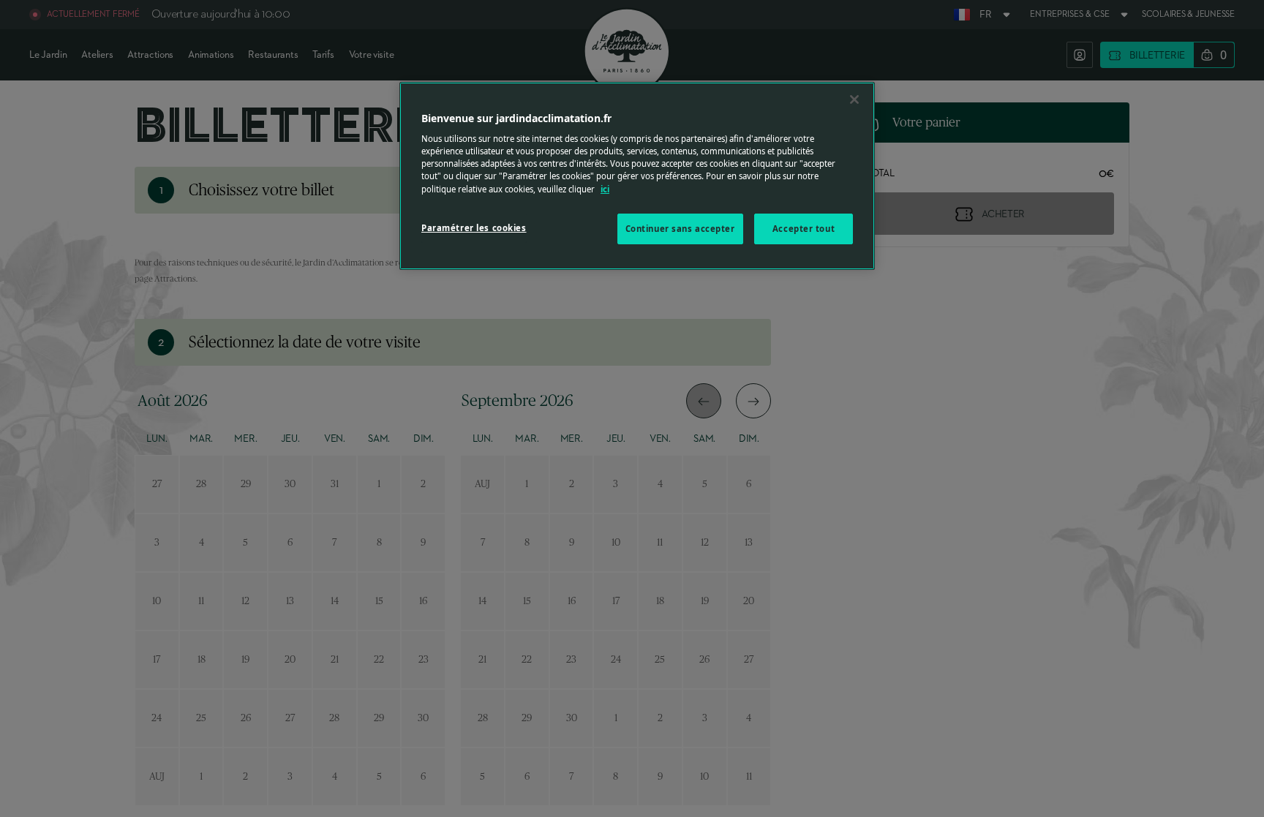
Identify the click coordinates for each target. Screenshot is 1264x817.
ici (605, 189)
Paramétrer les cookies (474, 227)
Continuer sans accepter (680, 228)
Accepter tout (803, 228)
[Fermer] (854, 99)
